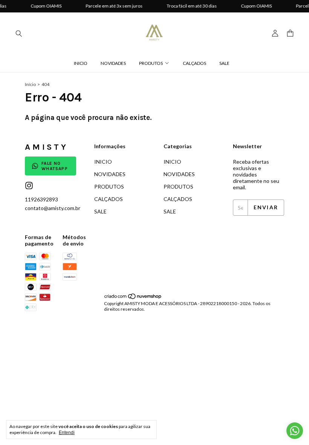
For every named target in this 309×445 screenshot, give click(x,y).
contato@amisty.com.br (52, 208)
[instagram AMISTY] (29, 185)
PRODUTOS (151, 63)
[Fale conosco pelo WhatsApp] (294, 430)
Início (30, 84)
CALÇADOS (194, 63)
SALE (224, 63)
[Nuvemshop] (133, 298)
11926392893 (41, 199)
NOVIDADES (113, 63)
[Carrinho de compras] (290, 33)
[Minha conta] (275, 33)
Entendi (67, 432)
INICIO (80, 63)
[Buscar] (19, 33)
